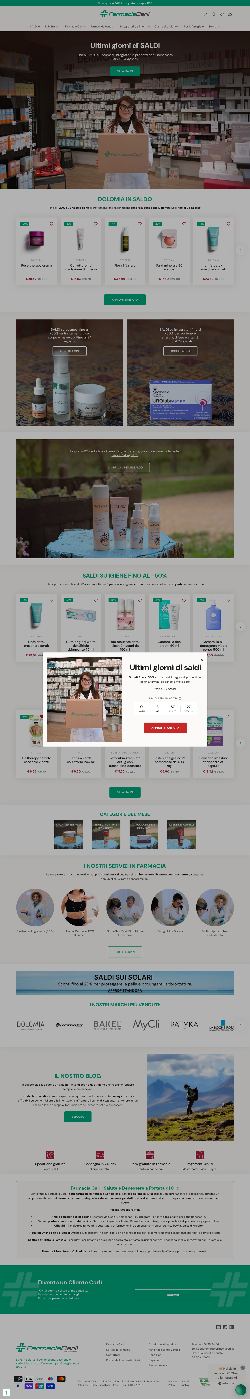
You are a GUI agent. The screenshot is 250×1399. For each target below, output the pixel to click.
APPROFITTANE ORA (165, 728)
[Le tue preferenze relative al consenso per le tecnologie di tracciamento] (6, 1392)
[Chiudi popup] (202, 660)
